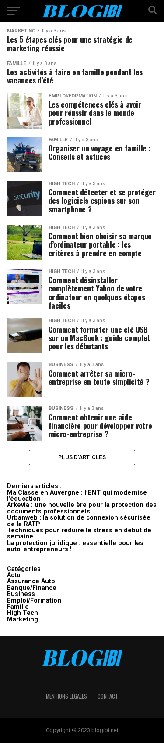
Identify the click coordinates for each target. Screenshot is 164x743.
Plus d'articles (82, 457)
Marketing (22, 619)
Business (21, 594)
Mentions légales (66, 696)
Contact (108, 696)
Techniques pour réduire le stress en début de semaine (79, 533)
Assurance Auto (31, 581)
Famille (18, 606)
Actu (14, 575)
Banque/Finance (31, 588)
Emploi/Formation (34, 600)
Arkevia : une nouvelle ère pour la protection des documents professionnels (82, 508)
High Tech (22, 613)
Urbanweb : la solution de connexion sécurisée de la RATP (78, 521)
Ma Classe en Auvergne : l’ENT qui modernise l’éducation (77, 496)
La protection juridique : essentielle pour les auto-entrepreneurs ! (75, 546)
